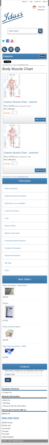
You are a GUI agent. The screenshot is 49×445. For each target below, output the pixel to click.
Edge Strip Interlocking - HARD (14, 346)
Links (7, 218)
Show (42, 56)
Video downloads (11, 188)
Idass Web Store (7, 64)
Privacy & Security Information (14, 406)
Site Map (8, 263)
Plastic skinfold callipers (12, 327)
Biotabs (5, 303)
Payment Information (12, 255)
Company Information (13, 248)
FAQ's (7, 270)
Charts (15, 64)
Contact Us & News (12, 211)
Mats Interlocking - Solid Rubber (15, 285)
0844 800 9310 (10, 418)
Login (30, 1)
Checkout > (41, 10)
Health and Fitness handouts (15, 196)
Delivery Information (12, 233)
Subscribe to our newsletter (15, 203)
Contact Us (37, 1)
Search (45, 1)
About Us (24, 1)
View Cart (41, 7)
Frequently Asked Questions (15, 241)
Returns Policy (10, 226)
